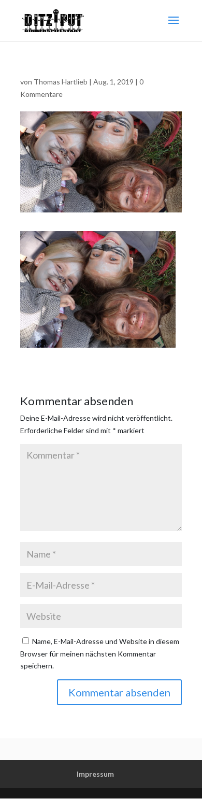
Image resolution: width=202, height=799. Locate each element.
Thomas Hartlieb (61, 81)
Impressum (95, 773)
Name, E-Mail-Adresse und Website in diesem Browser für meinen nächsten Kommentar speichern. (99, 653)
